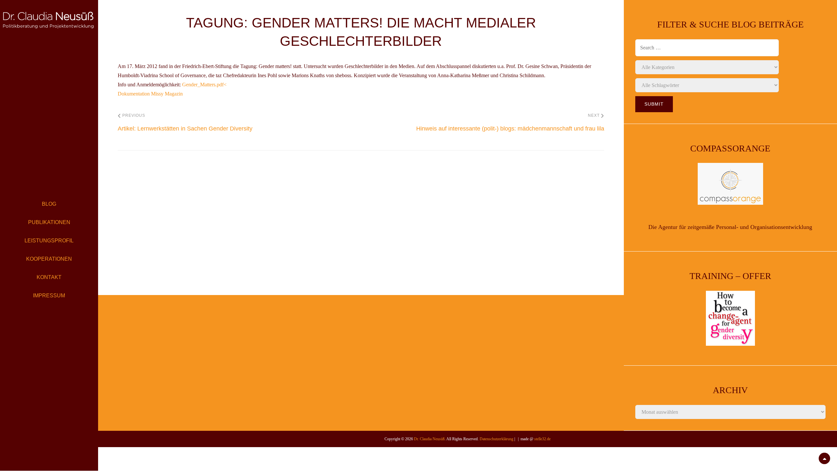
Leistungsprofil (49, 240)
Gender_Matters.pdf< (204, 84)
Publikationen (49, 222)
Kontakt (49, 277)
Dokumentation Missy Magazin (150, 93)
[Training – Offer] (730, 318)
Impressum (49, 295)
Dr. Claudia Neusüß (429, 439)
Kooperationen (49, 259)
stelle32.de (542, 439)
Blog (49, 204)
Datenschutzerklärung (496, 439)
